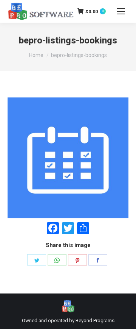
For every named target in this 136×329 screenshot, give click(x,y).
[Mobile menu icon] (120, 11)
